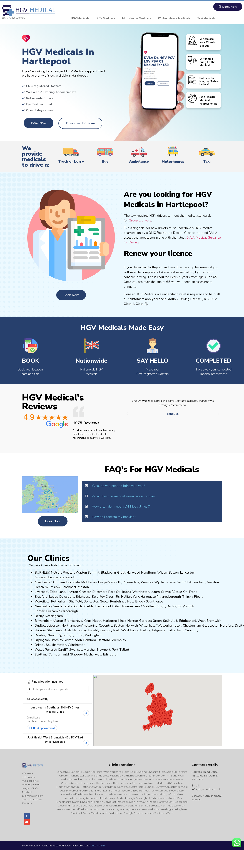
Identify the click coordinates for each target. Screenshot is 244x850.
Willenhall (147, 625)
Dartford (104, 640)
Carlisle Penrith (64, 577)
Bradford (41, 596)
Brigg (139, 601)
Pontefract (118, 601)
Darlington (174, 606)
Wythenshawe (165, 582)
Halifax (126, 596)
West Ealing (130, 630)
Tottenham (175, 630)
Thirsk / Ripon (192, 596)
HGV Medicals (80, 18)
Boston (119, 625)
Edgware (158, 630)
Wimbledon (73, 640)
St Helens (123, 592)
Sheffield (75, 601)
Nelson (56, 572)
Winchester (76, 645)
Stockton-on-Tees (127, 606)
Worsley (147, 582)
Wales (39, 649)
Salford (182, 582)
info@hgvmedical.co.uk (206, 789)
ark (117, 630)
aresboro (168, 596)
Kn (160, 596)
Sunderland (61, 606)
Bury (101, 582)
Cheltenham (192, 625)
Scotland (41, 654)
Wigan (162, 572)
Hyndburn (148, 572)
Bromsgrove (73, 621)
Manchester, (43, 582)
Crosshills (113, 596)
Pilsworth (114, 582)
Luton (79, 635)
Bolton (174, 572)
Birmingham (43, 621)
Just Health (98, 845)
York (136, 596)
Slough (67, 635)
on (87, 587)
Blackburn (108, 572)
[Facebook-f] (27, 816)
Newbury (54, 635)
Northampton (71, 625)
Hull (130, 601)
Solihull (169, 621)
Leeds (53, 596)
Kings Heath (92, 621)
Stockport (69, 587)
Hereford (226, 625)
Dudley (40, 625)
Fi (101, 630)
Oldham (59, 582)
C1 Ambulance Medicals (174, 18)
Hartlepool (103, 606)
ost (83, 587)
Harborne (110, 621)
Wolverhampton (169, 625)
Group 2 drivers (140, 220)
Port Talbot (120, 649)
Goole (104, 601)
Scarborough (68, 611)
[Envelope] (27, 822)
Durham (52, 611)
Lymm (155, 592)
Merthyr (90, 649)
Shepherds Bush (59, 630)
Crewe (166, 592)
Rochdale (73, 582)
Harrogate (148, 596)
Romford (89, 640)
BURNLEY (42, 572)
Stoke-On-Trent (185, 592)
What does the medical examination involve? (123, 496)
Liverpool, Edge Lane (50, 592)
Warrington (140, 592)
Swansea (75, 649)
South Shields (83, 606)
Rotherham (59, 601)
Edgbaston (186, 621)
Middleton (89, 582)
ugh (178, 596)
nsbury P (108, 630)
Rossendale (131, 582)
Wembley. (119, 640)
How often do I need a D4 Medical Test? (121, 506)
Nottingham (54, 616)
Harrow (40, 630)
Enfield (93, 630)
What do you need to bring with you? (118, 486)
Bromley (57, 640)
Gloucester (210, 625)
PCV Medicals (106, 18)
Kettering (90, 625)
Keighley (98, 596)
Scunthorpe (154, 601)
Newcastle (42, 606)
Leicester (53, 625)
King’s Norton (128, 621)
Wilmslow (52, 587)
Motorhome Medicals (136, 18)
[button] (127, 413)
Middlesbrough (154, 606)
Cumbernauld (59, 654)
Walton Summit (87, 572)
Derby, (39, 616)
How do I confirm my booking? (114, 517)
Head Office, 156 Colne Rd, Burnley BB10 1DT (205, 775)
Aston (58, 621)
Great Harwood (128, 572)
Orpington (42, 640)
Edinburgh (110, 654)
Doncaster (91, 601)
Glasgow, (76, 654)
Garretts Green (150, 621)
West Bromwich (209, 621)
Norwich (131, 625)
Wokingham (93, 635)
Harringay (79, 630)
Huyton (72, 592)
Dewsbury (66, 596)
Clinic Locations (122, 765)
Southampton (56, 645)
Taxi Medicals (206, 18)
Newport (103, 649)
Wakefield (42, 601)
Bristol (39, 645)
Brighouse (83, 596)
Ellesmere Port (103, 592)
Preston (68, 572)
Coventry (105, 625)
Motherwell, (93, 654)
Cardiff (63, 649)
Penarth (51, 649)
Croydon (191, 630)
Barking (145, 630)
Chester (85, 592)
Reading (41, 635)
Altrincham (197, 582)
